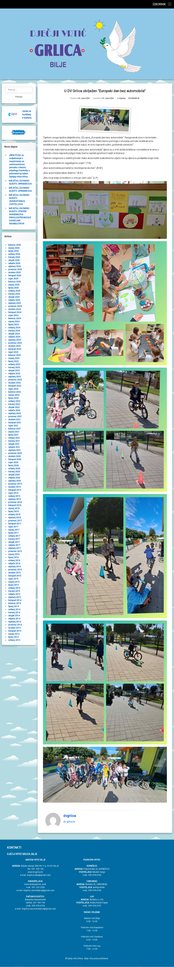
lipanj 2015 (13, 585)
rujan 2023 (13, 352)
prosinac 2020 (15, 453)
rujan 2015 (13, 579)
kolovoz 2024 (14, 318)
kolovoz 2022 (14, 392)
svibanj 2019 (14, 496)
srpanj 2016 (14, 554)
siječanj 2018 (14, 517)
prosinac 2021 (15, 416)
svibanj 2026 (14, 254)
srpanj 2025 (14, 285)
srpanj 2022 (14, 395)
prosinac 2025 (15, 269)
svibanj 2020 (14, 468)
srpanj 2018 (14, 508)
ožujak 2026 (14, 260)
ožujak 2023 (14, 370)
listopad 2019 (14, 490)
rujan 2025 (13, 278)
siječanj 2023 (14, 376)
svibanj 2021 (14, 438)
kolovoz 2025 (14, 281)
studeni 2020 (14, 456)
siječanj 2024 (14, 340)
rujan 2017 (13, 527)
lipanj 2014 (13, 606)
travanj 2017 (14, 539)
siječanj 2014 (14, 622)
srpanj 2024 (14, 321)
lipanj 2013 (13, 637)
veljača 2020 (14, 478)
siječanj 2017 (14, 548)
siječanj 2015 (14, 597)
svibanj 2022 (14, 401)
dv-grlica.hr (69, 821)
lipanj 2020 (13, 465)
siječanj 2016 (14, 566)
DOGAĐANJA (133, 98)
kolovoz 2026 (14, 245)
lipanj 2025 (13, 288)
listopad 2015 (14, 576)
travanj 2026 (14, 257)
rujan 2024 (13, 315)
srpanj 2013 (14, 634)
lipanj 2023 (13, 361)
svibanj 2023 (14, 364)
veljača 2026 (14, 263)
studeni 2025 (14, 272)
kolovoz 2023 (14, 355)
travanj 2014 (14, 612)
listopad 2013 (14, 631)
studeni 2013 (14, 628)
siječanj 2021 (14, 450)
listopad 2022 (14, 386)
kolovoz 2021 (14, 429)
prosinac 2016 (15, 551)
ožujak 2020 (14, 474)
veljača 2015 (14, 594)
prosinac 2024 (15, 306)
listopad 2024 (14, 312)
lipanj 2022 (13, 398)
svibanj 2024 (14, 327)
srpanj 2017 (14, 530)
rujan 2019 (13, 493)
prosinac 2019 (15, 484)
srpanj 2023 (14, 358)
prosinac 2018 (15, 502)
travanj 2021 (14, 441)
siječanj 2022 (14, 413)
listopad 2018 (14, 505)
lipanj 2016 (13, 557)
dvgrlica (122, 98)
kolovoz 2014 (14, 603)
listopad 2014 (14, 600)
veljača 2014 (14, 618)
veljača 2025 (14, 300)
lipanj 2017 (13, 533)
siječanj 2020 (14, 481)
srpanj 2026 (14, 248)
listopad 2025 (14, 275)
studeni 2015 (14, 572)
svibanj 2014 (14, 609)
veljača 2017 (14, 545)
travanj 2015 (14, 591)
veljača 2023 (14, 373)
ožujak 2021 (14, 444)
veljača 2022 (14, 410)
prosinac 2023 (15, 343)
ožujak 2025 (14, 297)
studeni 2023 (14, 346)
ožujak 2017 (14, 542)
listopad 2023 (14, 349)
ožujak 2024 (14, 334)
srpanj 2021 (14, 432)
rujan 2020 (13, 462)
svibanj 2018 (14, 514)
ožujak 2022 (14, 407)
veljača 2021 (14, 447)
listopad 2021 (14, 422)
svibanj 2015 (14, 588)
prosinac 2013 (15, 625)
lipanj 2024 (13, 324)
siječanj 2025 (14, 303)
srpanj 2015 (14, 582)
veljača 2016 (14, 563)
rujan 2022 (13, 389)
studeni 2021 (14, 419)
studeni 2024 (14, 309)
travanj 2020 (14, 471)
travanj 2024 (14, 330)
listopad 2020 (14, 459)
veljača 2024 (14, 337)
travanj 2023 (14, 367)
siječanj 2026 (14, 266)
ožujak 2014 (14, 615)
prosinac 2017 (15, 520)
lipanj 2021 (13, 435)
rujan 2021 (13, 425)
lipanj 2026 (13, 251)
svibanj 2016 (14, 560)
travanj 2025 (14, 294)
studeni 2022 (14, 383)
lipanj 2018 (13, 511)
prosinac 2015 (15, 569)
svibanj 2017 (14, 536)
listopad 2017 (14, 523)
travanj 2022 (14, 404)
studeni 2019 (14, 487)
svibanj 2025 (14, 291)
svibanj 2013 (14, 640)
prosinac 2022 (15, 379)
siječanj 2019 (14, 499)
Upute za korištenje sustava (26, 114)
